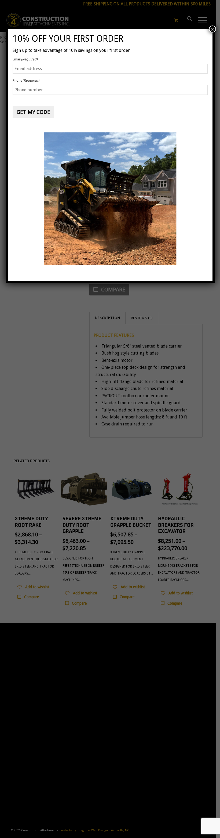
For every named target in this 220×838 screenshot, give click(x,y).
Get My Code (33, 112)
